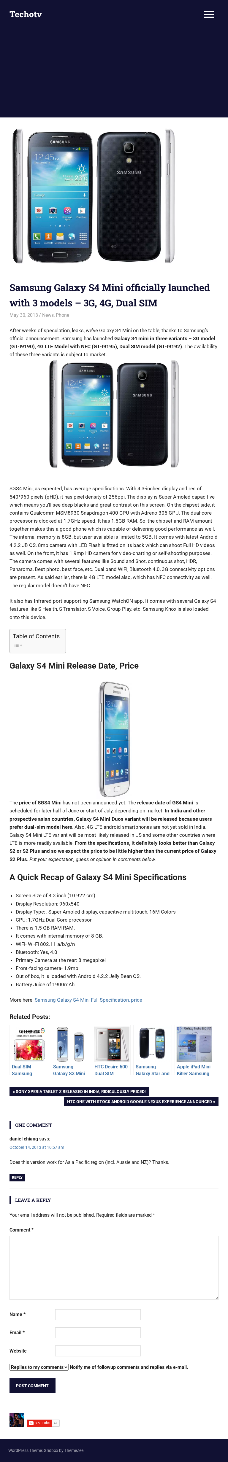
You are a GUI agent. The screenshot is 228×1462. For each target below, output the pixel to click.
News (48, 315)
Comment (22, 1230)
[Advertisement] (114, 72)
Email (17, 1332)
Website (18, 1351)
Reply (17, 1177)
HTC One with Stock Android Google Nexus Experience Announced (139, 1102)
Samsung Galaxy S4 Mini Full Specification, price (88, 1000)
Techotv (26, 14)
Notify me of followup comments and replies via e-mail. (128, 1367)
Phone (62, 315)
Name (18, 1314)
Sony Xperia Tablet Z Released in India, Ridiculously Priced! (80, 1092)
